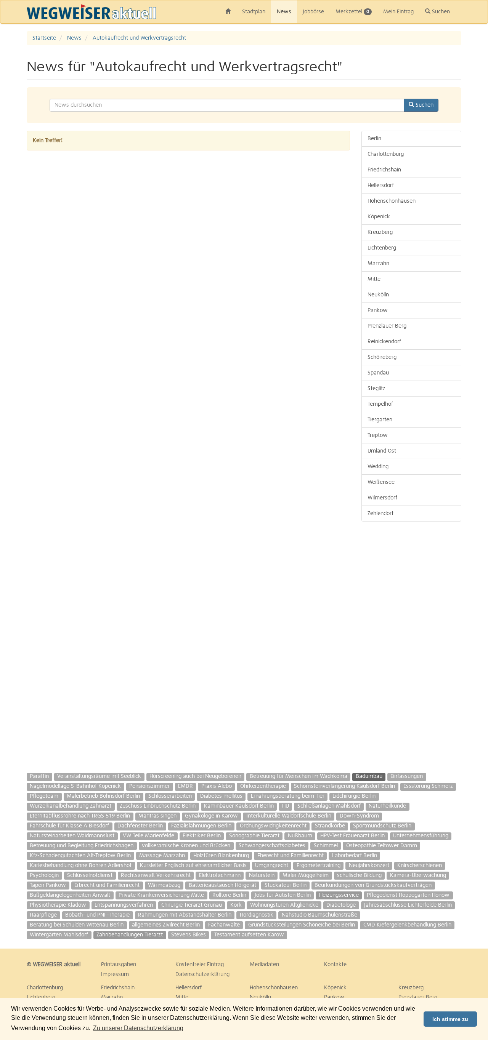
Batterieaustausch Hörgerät (222, 885)
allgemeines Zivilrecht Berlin (166, 925)
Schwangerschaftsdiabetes (272, 845)
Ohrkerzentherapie (263, 786)
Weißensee (381, 482)
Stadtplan (253, 11)
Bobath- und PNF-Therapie (97, 915)
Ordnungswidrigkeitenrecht (273, 826)
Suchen (440, 11)
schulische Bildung (359, 875)
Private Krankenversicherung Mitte (161, 895)
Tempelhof (380, 404)
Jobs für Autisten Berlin (283, 895)
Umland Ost (382, 451)
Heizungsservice (339, 895)
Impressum (115, 974)
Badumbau (369, 776)
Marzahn (378, 263)
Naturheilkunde (387, 806)
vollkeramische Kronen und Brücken (186, 845)
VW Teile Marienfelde (148, 835)
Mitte (374, 279)
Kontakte (335, 964)
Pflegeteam (44, 796)
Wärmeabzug (164, 885)
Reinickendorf (384, 341)
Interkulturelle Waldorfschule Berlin (288, 816)
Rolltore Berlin (229, 895)
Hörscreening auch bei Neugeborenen (195, 776)
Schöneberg (382, 357)
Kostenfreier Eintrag (199, 964)
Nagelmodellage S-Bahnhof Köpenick (75, 786)
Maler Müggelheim (306, 875)
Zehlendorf (380, 513)
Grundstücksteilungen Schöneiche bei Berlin (301, 925)
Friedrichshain (384, 170)
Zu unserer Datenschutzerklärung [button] (138, 1028)
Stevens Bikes (188, 935)
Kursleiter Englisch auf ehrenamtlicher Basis (193, 865)
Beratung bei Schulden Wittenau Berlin (77, 925)
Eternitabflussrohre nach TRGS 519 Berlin (80, 816)
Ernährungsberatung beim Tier (287, 796)
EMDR (185, 786)
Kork (236, 905)
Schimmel (326, 845)
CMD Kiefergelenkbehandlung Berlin (407, 925)
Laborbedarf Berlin (354, 855)
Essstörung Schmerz (428, 786)
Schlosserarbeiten (170, 796)
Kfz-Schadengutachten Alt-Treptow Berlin (80, 855)
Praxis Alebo (216, 786)
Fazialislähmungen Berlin (201, 826)
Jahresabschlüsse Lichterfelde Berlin (408, 905)
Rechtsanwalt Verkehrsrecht (156, 875)
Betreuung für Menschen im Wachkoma (298, 776)
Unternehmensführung (420, 835)
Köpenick (379, 216)
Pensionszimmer (149, 786)
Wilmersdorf (382, 498)
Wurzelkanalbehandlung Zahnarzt (70, 806)
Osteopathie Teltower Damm (381, 845)
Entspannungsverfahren (124, 905)
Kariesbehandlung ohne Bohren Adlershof (81, 865)
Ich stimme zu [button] (450, 1019)
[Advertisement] (411, 643)
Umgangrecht (271, 865)
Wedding (378, 466)
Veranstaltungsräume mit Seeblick (99, 776)
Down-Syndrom (359, 816)
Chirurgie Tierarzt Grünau (191, 905)
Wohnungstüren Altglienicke (284, 905)
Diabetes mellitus (221, 796)
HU (285, 806)
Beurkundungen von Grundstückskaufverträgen (373, 885)
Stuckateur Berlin (286, 885)
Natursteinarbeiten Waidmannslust (72, 835)
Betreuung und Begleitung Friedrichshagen (81, 845)
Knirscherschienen (419, 865)
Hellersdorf (381, 185)
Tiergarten (380, 419)
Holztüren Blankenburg (221, 855)
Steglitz (376, 388)
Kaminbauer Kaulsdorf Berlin (239, 806)
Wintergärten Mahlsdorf (59, 935)
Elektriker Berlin (202, 835)
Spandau (378, 373)
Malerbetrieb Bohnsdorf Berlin (103, 796)
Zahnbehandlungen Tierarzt (129, 935)
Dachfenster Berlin (140, 826)
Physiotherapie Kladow (58, 905)
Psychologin (44, 875)
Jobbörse (313, 11)
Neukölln (378, 295)
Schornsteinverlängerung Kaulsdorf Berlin (344, 786)
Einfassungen (406, 776)
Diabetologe (341, 905)
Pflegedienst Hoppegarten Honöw (408, 895)
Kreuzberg (380, 232)
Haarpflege (43, 915)
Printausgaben (118, 964)
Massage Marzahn (162, 855)
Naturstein (261, 875)
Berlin (374, 138)
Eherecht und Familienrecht (290, 855)
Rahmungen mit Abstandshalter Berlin (184, 915)
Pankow (378, 310)
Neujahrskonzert (369, 865)
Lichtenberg (382, 248)
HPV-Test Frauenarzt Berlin (352, 835)
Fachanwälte (224, 925)
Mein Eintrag (398, 11)
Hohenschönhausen (392, 201)
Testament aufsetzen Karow (249, 935)
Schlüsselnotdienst (89, 875)
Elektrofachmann (220, 875)
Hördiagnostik (256, 915)
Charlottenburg (386, 154)
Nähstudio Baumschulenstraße (319, 915)
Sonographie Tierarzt (254, 835)
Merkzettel (352, 11)
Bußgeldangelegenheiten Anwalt (70, 895)
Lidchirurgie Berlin (354, 796)
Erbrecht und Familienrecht (107, 885)
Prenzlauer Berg (387, 326)
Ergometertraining (318, 865)
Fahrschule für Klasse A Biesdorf (69, 826)
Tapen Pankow (48, 885)
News (284, 11)
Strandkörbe (330, 826)
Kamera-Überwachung (418, 875)
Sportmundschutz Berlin (382, 826)
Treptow (378, 435)
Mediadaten (264, 964)
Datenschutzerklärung (202, 974)
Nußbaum (300, 835)
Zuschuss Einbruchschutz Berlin (158, 806)
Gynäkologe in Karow (211, 816)
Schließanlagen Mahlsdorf (329, 806)
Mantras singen (157, 816)
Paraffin (39, 776)
